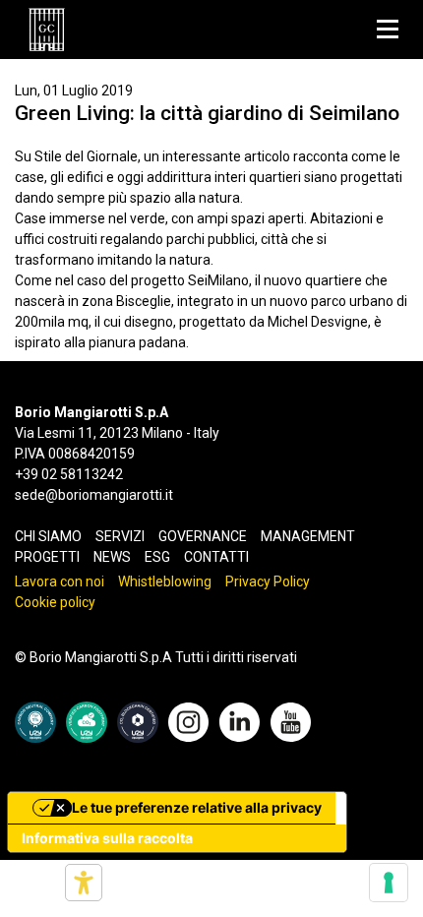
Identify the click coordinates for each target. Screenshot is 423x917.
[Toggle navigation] (387, 29)
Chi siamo (48, 536)
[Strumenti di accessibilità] (83, 882)
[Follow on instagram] (188, 720)
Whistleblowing (165, 581)
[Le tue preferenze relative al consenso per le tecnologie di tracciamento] (388, 882)
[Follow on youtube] (291, 720)
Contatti (216, 557)
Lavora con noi (59, 581)
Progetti (47, 557)
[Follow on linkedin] (239, 720)
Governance (202, 536)
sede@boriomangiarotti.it (94, 495)
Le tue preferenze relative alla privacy (197, 807)
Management (308, 536)
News (112, 557)
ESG (157, 557)
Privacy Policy (267, 581)
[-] (47, 29)
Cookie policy (55, 602)
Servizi (120, 536)
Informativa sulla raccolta (107, 837)
